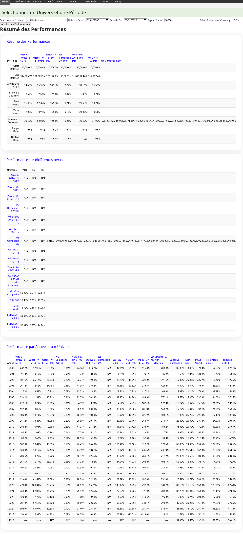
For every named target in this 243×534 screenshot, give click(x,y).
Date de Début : (77, 20)
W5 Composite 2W (111, 60)
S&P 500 (14, 300)
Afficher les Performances (15, 24)
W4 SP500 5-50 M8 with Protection (159, 360)
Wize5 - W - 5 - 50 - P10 (51, 57)
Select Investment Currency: (215, 20)
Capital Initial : (155, 20)
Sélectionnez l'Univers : (13, 20)
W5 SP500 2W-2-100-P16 (78, 57)
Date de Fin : (116, 20)
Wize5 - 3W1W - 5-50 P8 (25, 57)
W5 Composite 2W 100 (65, 57)
